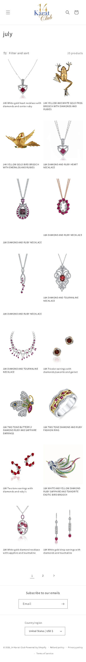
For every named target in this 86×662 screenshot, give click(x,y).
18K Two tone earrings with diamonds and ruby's (18, 490)
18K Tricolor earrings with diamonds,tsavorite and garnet (60, 370)
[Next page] (53, 575)
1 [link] (32, 576)
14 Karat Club (18, 647)
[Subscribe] (63, 604)
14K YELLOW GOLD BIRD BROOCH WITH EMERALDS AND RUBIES (21, 166)
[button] (8, 12)
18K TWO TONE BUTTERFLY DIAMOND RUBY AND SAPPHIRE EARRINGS (20, 430)
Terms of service (44, 653)
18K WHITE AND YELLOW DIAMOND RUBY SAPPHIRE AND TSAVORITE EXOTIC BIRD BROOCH (61, 491)
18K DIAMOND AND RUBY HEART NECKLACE (60, 166)
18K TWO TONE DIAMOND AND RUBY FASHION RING (62, 429)
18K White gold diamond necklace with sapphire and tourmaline (21, 551)
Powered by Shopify (36, 647)
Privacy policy (75, 647)
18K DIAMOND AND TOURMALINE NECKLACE (61, 299)
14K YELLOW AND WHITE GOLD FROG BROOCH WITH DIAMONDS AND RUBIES (63, 106)
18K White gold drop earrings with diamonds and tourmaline (61, 551)
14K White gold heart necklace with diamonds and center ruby (22, 104)
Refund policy (57, 647)
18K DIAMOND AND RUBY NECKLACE (22, 242)
